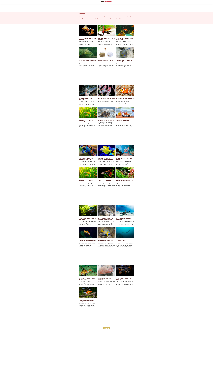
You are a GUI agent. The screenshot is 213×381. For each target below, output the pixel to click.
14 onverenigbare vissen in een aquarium (87, 38)
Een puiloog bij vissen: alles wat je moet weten (87, 241)
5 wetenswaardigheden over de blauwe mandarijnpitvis (87, 158)
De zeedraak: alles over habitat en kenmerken (87, 278)
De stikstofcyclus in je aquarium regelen (106, 61)
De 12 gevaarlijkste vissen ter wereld (124, 158)
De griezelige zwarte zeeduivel (106, 120)
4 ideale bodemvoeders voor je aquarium (124, 181)
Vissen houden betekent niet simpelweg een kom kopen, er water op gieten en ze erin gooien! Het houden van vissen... (106, 43)
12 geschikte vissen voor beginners (104, 181)
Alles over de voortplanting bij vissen (87, 181)
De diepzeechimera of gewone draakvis (87, 98)
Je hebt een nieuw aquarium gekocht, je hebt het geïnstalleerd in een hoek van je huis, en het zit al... (106, 65)
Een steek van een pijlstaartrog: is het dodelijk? (124, 61)
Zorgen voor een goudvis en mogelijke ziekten (86, 301)
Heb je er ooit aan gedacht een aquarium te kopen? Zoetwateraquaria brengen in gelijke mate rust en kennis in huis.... (106, 185)
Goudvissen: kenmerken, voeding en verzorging (122, 121)
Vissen (80, 59)
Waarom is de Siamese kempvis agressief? (87, 218)
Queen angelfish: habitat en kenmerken (105, 241)
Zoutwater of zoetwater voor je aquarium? (106, 38)
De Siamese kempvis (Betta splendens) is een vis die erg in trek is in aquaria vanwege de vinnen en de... (88, 223)
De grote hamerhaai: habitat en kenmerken (124, 218)
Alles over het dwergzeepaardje (106, 98)
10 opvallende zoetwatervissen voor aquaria (124, 38)
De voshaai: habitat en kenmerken (122, 241)
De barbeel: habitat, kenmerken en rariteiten (87, 61)
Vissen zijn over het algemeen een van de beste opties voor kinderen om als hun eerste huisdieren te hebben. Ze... (125, 125)
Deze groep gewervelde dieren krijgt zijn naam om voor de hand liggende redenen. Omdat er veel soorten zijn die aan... (106, 223)
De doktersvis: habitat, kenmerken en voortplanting (105, 158)
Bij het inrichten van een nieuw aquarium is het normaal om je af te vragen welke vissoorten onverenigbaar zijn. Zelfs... (87, 43)
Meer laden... (106, 328)
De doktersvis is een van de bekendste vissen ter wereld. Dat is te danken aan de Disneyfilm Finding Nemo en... (106, 163)
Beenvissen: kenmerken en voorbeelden (86, 121)
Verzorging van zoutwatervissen (125, 98)
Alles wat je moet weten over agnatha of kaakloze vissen (105, 218)
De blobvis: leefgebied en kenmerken (104, 278)
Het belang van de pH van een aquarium (124, 278)
